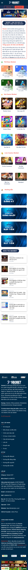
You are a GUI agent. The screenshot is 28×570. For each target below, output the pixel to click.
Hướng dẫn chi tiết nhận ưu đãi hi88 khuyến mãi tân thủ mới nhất (17, 306)
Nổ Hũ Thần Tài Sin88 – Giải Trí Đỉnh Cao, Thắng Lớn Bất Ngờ (17, 294)
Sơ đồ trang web (5, 416)
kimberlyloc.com (22, 545)
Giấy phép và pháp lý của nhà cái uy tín (16, 258)
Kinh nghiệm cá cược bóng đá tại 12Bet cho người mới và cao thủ (16, 270)
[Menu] (2, 3)
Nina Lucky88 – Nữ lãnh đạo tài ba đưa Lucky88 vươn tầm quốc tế (17, 318)
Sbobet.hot (4, 541)
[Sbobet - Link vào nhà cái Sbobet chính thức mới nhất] (14, 2)
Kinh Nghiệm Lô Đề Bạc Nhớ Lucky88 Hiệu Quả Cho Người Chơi (17, 282)
